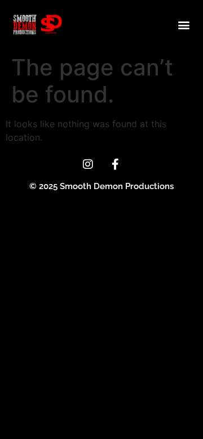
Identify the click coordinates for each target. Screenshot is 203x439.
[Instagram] (88, 164)
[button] (183, 24)
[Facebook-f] (115, 164)
